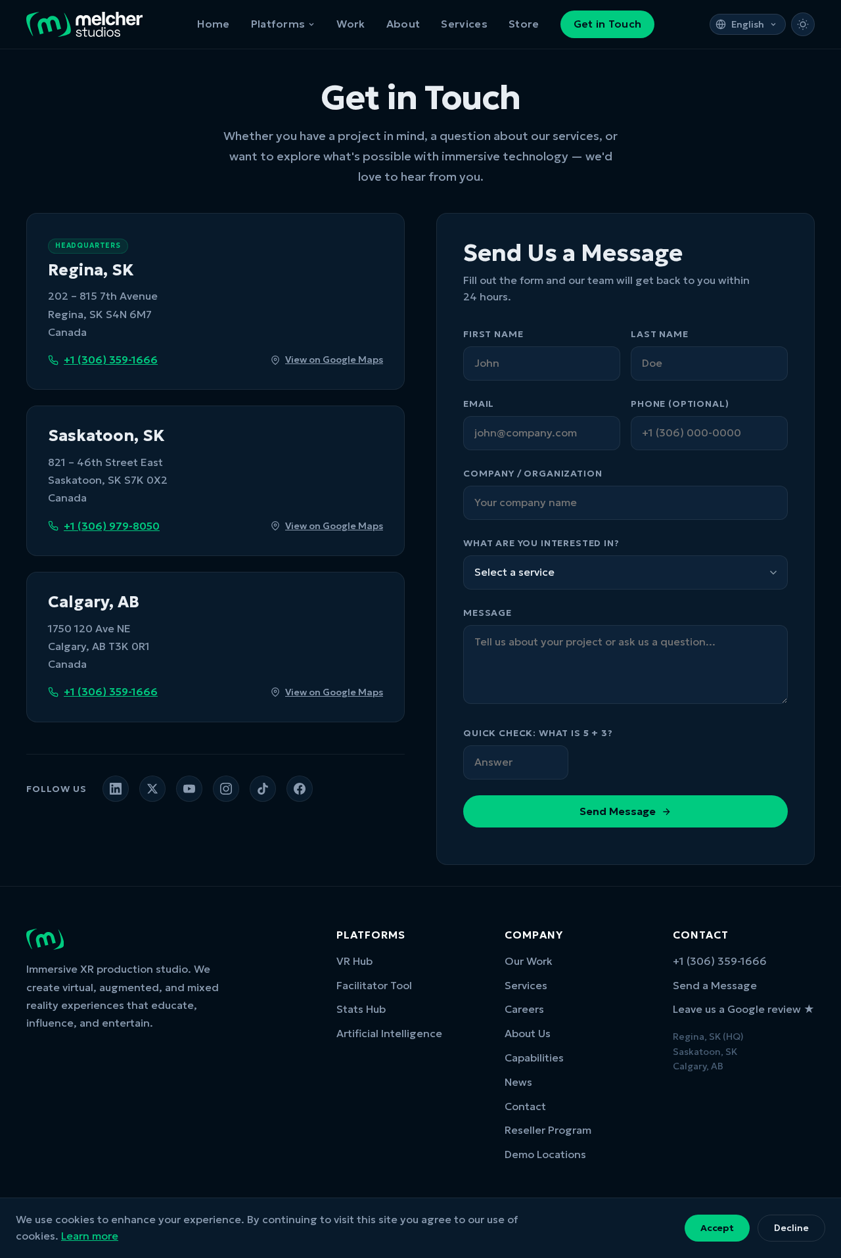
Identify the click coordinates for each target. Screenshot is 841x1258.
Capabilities (534, 1057)
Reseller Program (548, 1129)
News (518, 1081)
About (403, 23)
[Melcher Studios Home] (84, 24)
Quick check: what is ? (538, 733)
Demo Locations (545, 1154)
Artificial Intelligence (389, 1033)
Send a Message (715, 985)
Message (487, 612)
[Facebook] (299, 789)
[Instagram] (226, 789)
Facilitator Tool (374, 985)
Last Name (660, 334)
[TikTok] (263, 789)
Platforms (278, 23)
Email (478, 403)
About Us (528, 1033)
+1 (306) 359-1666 (111, 359)
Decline (791, 1228)
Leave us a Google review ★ (744, 1008)
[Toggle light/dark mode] (803, 24)
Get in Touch (608, 23)
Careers (524, 1008)
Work (350, 23)
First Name (493, 334)
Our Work (529, 960)
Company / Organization (532, 473)
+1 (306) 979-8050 (112, 525)
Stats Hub (361, 1008)
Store (524, 23)
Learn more (89, 1235)
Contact (525, 1106)
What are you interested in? (541, 543)
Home (213, 23)
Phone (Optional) (680, 403)
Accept (717, 1228)
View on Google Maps (334, 359)
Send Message (618, 811)
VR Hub (354, 960)
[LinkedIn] (115, 789)
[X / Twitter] (152, 789)
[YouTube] (189, 789)
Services (464, 23)
